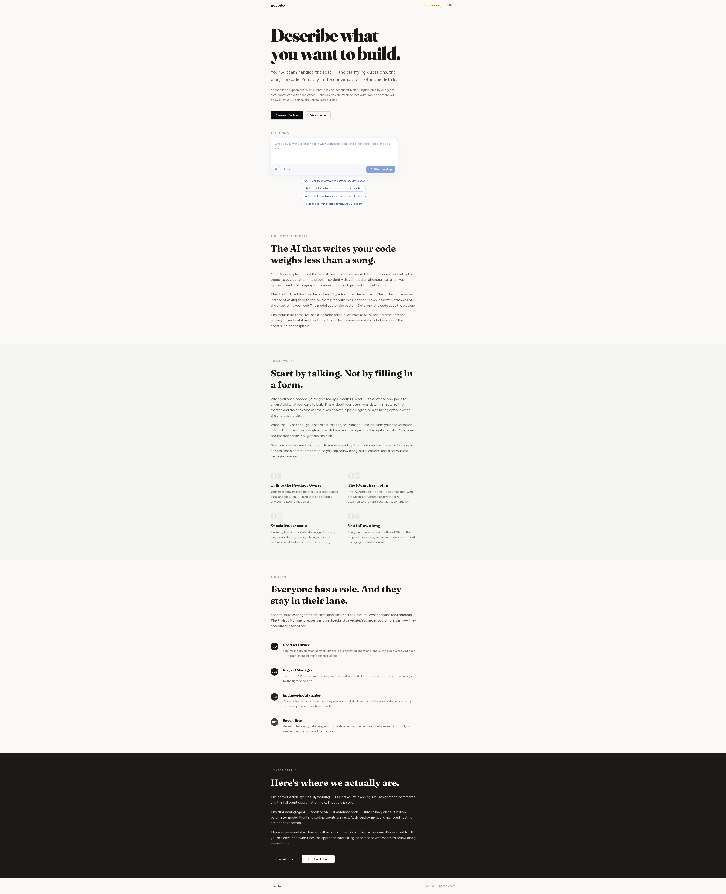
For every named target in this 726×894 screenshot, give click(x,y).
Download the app (318, 859)
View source (318, 115)
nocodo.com (447, 886)
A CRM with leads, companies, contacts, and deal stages (334, 181)
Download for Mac (287, 115)
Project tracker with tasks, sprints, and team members (334, 188)
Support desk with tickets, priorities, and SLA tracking (334, 203)
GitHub (451, 5)
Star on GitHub (285, 859)
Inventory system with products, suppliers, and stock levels (334, 196)
